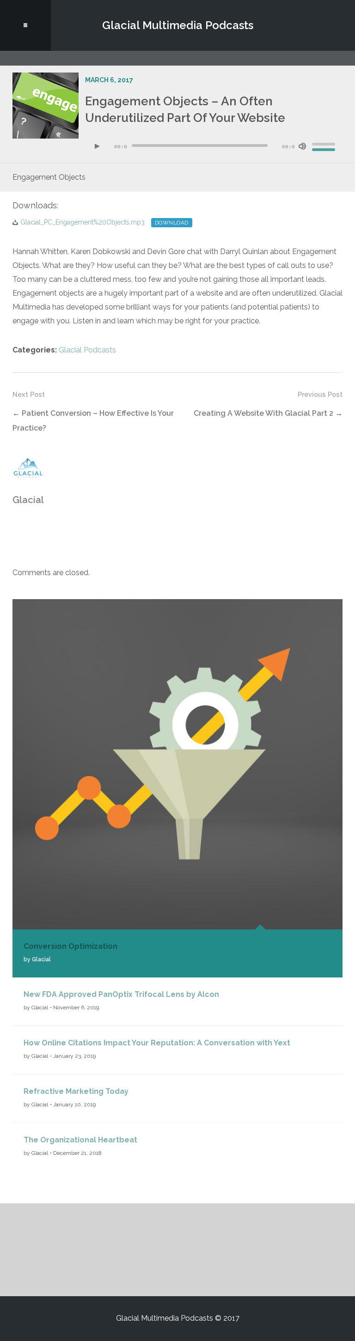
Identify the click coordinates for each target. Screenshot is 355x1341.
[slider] (325, 145)
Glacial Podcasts (87, 350)
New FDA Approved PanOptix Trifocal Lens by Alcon (121, 994)
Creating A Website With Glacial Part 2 (263, 413)
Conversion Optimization (70, 946)
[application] (214, 146)
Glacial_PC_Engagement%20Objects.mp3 (82, 222)
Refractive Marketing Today (76, 1091)
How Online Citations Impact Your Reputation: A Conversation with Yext (157, 1042)
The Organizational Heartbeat (80, 1139)
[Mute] (302, 146)
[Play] (97, 146)
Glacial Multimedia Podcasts (177, 25)
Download (172, 222)
